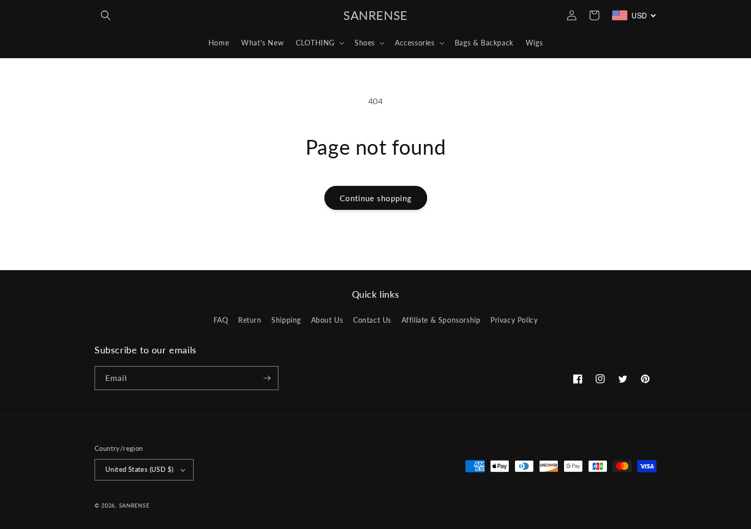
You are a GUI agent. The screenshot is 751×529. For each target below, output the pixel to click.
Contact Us (372, 320)
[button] (106, 15)
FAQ (221, 320)
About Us (327, 320)
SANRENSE (134, 505)
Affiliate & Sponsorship (441, 320)
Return (250, 320)
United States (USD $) (139, 469)
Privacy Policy (513, 320)
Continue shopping (376, 198)
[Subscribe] (266, 378)
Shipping (286, 320)
